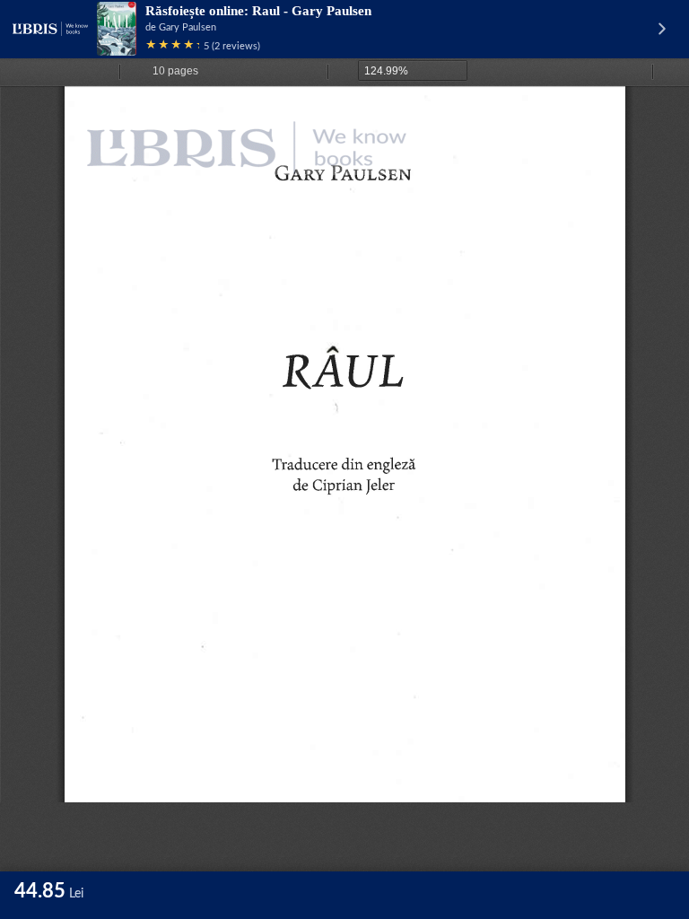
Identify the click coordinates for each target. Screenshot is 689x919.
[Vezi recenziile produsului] (172, 46)
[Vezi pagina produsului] (116, 29)
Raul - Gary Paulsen (311, 11)
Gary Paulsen (187, 27)
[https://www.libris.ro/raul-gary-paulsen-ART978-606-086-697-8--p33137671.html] (257, 130)
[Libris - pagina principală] (50, 28)
